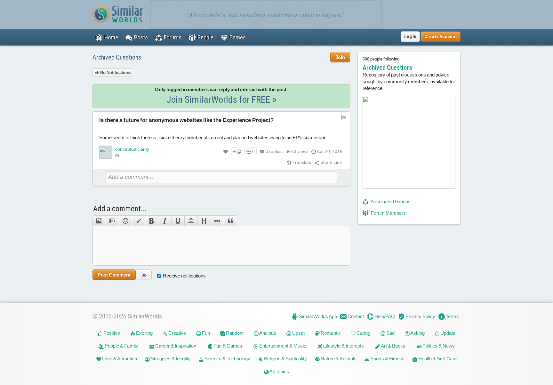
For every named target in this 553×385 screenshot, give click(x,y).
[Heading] (204, 220)
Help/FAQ (384, 316)
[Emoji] (125, 220)
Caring (363, 333)
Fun (205, 333)
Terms (452, 316)
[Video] (112, 220)
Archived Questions (116, 57)
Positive (111, 333)
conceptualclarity (132, 149)
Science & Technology (227, 358)
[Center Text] (190, 220)
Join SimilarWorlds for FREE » (221, 99)
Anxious (267, 333)
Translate (301, 162)
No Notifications (115, 72)
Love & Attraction (119, 358)
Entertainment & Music (282, 346)
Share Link (330, 162)
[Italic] (164, 220)
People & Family (121, 346)
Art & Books (392, 346)
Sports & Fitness (387, 358)
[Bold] (151, 220)
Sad (390, 333)
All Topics (279, 371)
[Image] (99, 220)
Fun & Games (227, 346)
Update (447, 333)
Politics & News (438, 346)
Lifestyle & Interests (343, 346)
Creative (176, 333)
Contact (355, 316)
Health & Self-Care (437, 358)
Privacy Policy (420, 316)
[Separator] (217, 220)
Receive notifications (184, 275)
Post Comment (114, 274)
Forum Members (388, 213)
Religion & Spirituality (285, 358)
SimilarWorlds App (317, 316)
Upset (298, 333)
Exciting (144, 333)
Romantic (330, 333)
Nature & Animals (338, 358)
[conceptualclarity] (105, 152)
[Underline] (177, 220)
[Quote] (230, 220)
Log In (410, 36)
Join (340, 57)
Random (234, 333)
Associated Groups (390, 201)
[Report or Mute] (343, 117)
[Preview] (144, 274)
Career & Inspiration (175, 346)
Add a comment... (120, 208)
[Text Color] (138, 220)
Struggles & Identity (170, 358)
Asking (417, 333)
